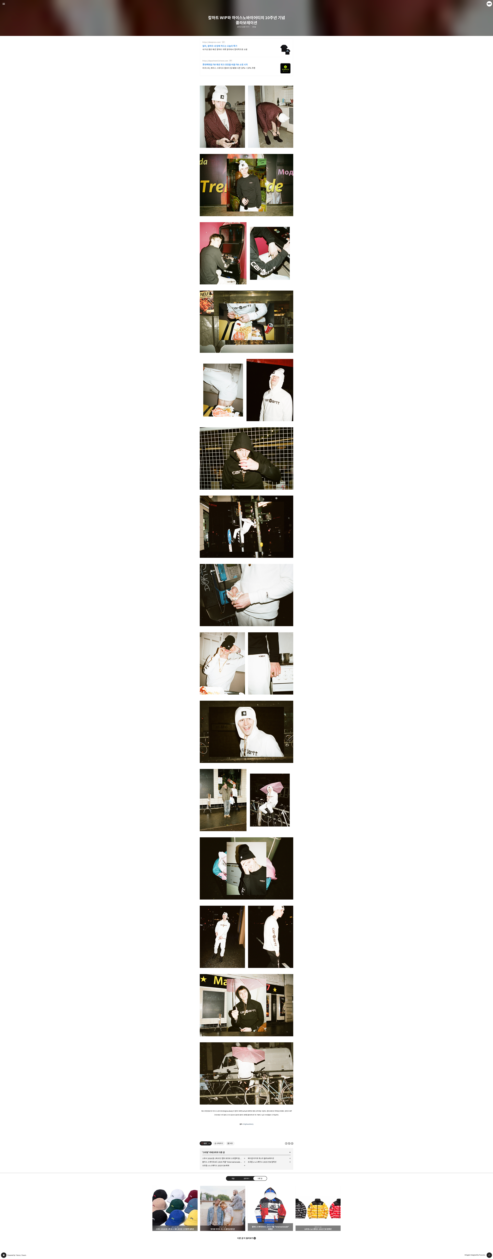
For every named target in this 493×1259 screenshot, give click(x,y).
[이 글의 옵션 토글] (210, 1143)
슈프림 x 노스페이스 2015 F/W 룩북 (215, 1165)
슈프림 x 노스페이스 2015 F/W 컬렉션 (262, 1162)
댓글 (233, 1178)
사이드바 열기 (4, 4)
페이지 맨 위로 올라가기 (489, 1255)
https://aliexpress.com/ (211, 42)
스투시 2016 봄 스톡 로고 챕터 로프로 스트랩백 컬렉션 (222, 1158)
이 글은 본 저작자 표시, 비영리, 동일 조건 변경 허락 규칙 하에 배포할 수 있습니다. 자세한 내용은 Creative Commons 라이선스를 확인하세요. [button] (289, 1143)
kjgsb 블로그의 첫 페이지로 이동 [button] (246, 4)
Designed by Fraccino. (478, 1255)
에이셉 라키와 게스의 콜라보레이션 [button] (222, 1208)
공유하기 (246, 1178)
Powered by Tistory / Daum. (16, 1255)
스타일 (254, 27)
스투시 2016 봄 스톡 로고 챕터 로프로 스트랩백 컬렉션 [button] (175, 1208)
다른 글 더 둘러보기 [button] (245, 1238)
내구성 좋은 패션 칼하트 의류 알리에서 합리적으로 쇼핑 (224, 49)
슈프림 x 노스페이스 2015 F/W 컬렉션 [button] (318, 1208)
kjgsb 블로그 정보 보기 (489, 4)
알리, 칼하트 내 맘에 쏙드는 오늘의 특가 (219, 46)
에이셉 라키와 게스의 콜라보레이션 (261, 1158)
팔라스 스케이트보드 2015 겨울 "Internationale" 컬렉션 (223, 1162)
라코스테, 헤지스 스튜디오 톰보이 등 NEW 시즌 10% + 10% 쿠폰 (228, 68)
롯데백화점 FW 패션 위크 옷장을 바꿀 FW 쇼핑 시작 (225, 64)
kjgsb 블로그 (4, 1255)
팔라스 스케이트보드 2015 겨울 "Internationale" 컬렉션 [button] (270, 1208)
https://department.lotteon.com (215, 61)
